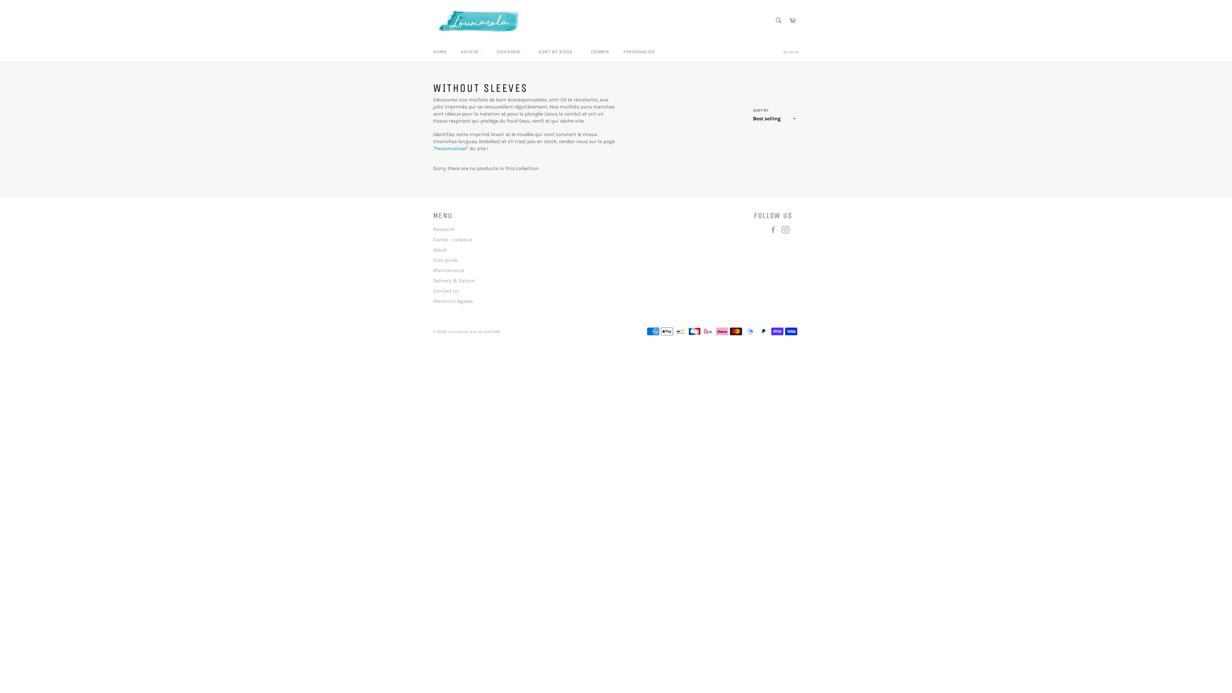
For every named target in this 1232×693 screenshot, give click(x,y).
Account (791, 51)
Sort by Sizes (556, 52)
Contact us (446, 291)
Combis (600, 52)
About (440, 250)
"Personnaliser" (450, 148)
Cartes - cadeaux (452, 239)
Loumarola (458, 331)
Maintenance (448, 270)
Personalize (639, 52)
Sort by (760, 110)
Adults (470, 52)
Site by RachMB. (485, 331)
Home (440, 52)
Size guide (445, 260)
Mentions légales (453, 301)
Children (509, 52)
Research (444, 229)
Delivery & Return (454, 281)
